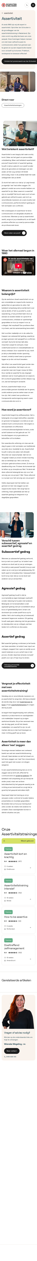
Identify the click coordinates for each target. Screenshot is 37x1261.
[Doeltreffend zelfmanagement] (18, 950)
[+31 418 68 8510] (27, 5)
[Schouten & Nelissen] (9, 5)
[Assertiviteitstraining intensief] (18, 890)
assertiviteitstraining (19, 705)
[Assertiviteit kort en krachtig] (18, 856)
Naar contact (12, 1051)
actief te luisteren (22, 776)
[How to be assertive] (18, 920)
